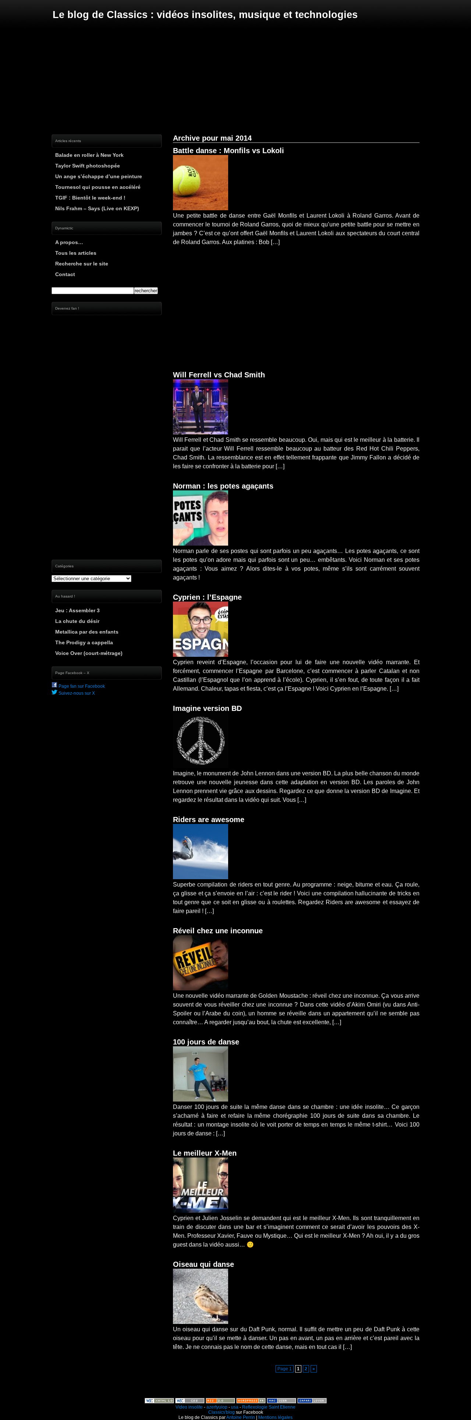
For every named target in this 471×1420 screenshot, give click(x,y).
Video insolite (189, 1407)
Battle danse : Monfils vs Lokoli (228, 151)
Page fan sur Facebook (81, 686)
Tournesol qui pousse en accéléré (98, 187)
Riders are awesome (208, 819)
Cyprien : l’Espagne (207, 597)
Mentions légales (275, 1417)
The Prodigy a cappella (84, 642)
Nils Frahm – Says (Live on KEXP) (97, 208)
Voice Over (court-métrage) (89, 653)
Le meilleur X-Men (205, 1153)
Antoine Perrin (240, 1417)
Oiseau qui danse (203, 1264)
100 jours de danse (206, 1042)
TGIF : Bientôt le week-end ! (90, 198)
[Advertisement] (235, 77)
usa (234, 1407)
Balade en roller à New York (89, 155)
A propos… (69, 242)
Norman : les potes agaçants (223, 486)
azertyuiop (216, 1407)
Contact (65, 274)
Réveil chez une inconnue (218, 931)
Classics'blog (221, 1412)
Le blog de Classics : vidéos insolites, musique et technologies (205, 14)
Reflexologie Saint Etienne (268, 1407)
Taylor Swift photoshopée (87, 166)
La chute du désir (77, 621)
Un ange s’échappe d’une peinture (98, 176)
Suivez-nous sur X (76, 693)
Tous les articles (75, 253)
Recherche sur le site (81, 264)
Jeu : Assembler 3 (77, 610)
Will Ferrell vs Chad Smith (219, 375)
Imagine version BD (207, 708)
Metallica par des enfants (86, 632)
